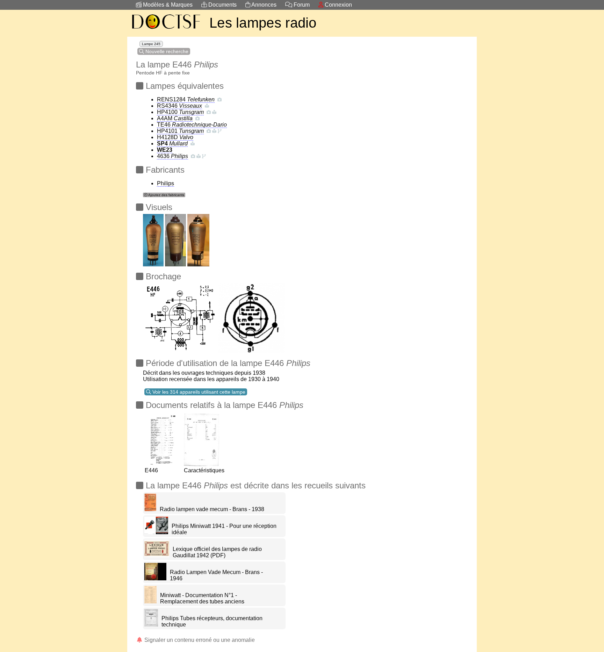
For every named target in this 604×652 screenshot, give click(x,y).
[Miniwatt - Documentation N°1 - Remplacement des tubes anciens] (150, 601)
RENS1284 (186, 99)
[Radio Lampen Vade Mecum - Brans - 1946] (155, 578)
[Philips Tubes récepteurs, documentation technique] (151, 625)
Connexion (337, 5)
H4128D (175, 137)
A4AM (175, 118)
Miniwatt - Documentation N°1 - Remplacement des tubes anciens (202, 598)
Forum (301, 5)
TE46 (192, 125)
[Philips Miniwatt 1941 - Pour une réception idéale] (156, 532)
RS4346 (179, 106)
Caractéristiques (204, 470)
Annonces (263, 5)
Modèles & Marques (167, 5)
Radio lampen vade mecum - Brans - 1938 (212, 509)
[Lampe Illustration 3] (153, 238)
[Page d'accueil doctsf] (166, 30)
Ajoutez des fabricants (166, 195)
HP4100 (180, 112)
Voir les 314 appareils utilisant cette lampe (198, 392)
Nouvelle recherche (166, 51)
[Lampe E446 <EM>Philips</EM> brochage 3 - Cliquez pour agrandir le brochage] (180, 316)
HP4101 (180, 131)
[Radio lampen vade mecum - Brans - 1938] (150, 509)
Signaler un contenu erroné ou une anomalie (199, 640)
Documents (222, 5)
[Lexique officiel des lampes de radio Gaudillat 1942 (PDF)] (156, 555)
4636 (172, 156)
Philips (165, 183)
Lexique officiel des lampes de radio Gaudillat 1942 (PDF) (217, 552)
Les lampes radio (263, 22)
